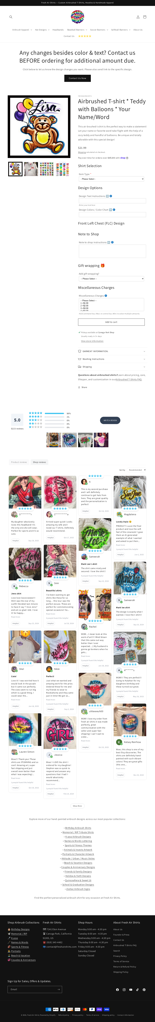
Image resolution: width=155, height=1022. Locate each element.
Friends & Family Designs (78, 871)
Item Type (84, 174)
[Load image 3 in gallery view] (47, 169)
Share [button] (84, 387)
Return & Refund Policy (124, 966)
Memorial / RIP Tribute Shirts (78, 832)
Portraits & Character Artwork (78, 854)
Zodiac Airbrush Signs (78, 889)
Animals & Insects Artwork (78, 849)
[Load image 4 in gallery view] (62, 169)
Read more (15, 617)
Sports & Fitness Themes (78, 845)
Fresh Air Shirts (33, 1015)
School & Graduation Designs (78, 884)
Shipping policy (108, 1015)
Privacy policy (77, 1015)
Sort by (122, 470)
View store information (92, 341)
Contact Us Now (77, 78)
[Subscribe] (58, 989)
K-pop (14, 938)
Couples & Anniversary (23, 960)
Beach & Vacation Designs (78, 862)
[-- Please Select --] (111, 300)
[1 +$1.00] (111, 303)
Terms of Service (121, 961)
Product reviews (19, 462)
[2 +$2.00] (111, 306)
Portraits (16, 951)
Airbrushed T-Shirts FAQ (129, 379)
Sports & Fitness (20, 946)
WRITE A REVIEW (110, 420)
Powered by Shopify (48, 1015)
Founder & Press (121, 934)
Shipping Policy (120, 972)
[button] (11, 17)
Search (116, 950)
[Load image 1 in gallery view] (15, 169)
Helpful (16, 540)
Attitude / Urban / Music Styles (78, 858)
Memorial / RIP (19, 933)
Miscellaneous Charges (91, 295)
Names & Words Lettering (78, 840)
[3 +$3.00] (111, 308)
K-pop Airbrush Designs (78, 836)
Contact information (125, 1015)
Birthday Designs (20, 929)
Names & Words (19, 942)
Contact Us (118, 940)
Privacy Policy (120, 956)
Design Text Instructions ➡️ (94, 196)
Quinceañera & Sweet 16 (78, 880)
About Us (117, 929)
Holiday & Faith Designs (78, 876)
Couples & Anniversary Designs (78, 867)
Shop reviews (39, 462)
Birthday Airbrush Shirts (78, 827)
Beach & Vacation (20, 955)
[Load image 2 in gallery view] (31, 169)
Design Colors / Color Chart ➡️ (95, 209)
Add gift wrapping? (89, 273)
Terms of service (92, 1015)
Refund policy (63, 1015)
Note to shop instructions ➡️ (94, 242)
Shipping (82, 152)
